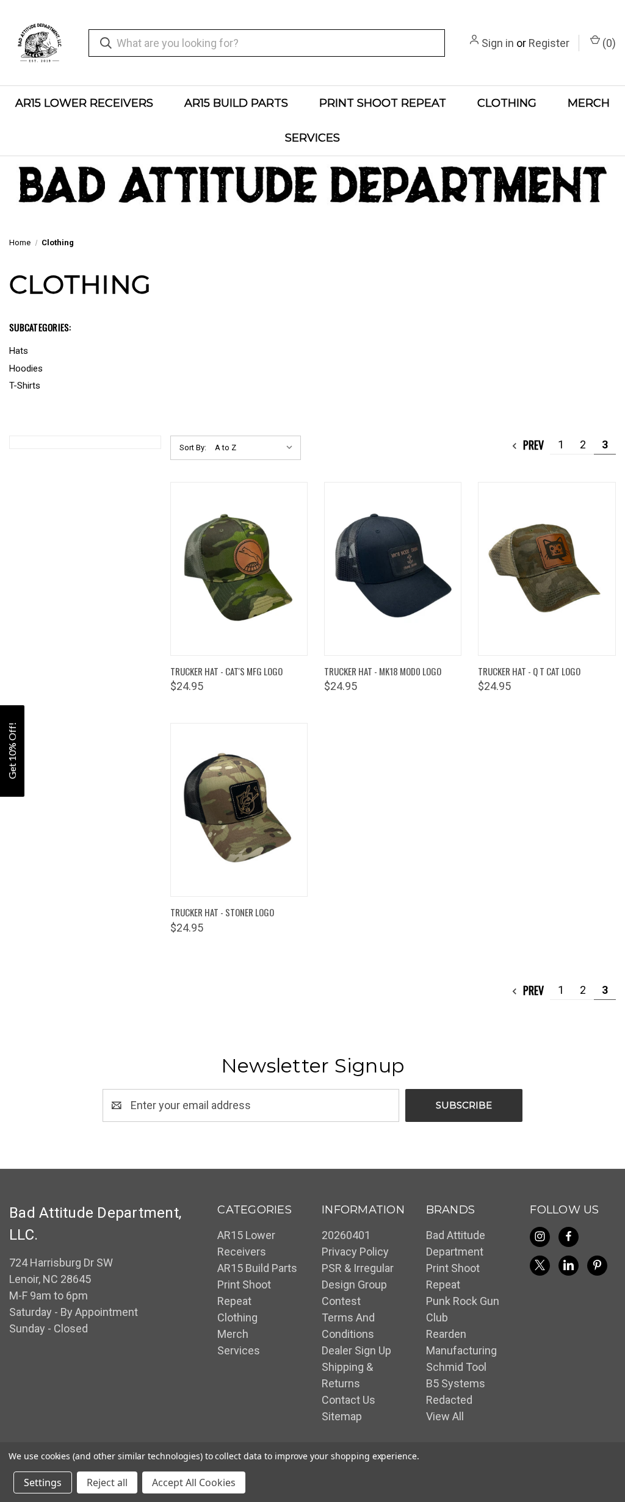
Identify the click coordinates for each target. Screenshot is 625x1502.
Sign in (498, 43)
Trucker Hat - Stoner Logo (222, 912)
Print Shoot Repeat (382, 103)
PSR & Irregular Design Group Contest (358, 1284)
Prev (532, 445)
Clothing (506, 103)
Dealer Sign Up (356, 1350)
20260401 (346, 1235)
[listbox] (256, 447)
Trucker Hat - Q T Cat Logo (529, 671)
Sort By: (192, 447)
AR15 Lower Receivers (84, 103)
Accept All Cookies (194, 1482)
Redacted (449, 1399)
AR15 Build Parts (236, 103)
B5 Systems (455, 1383)
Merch (589, 103)
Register (549, 43)
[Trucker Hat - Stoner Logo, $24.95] (239, 809)
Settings (43, 1482)
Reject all (107, 1482)
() (608, 43)
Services (312, 138)
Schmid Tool (456, 1366)
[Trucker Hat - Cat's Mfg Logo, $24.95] (239, 568)
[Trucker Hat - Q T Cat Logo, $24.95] (546, 568)
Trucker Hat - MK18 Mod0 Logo (382, 671)
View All (445, 1416)
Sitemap (342, 1416)
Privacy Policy (355, 1251)
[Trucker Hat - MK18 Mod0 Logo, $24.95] (393, 568)
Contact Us (348, 1399)
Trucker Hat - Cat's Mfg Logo (226, 671)
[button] (12, 751)
